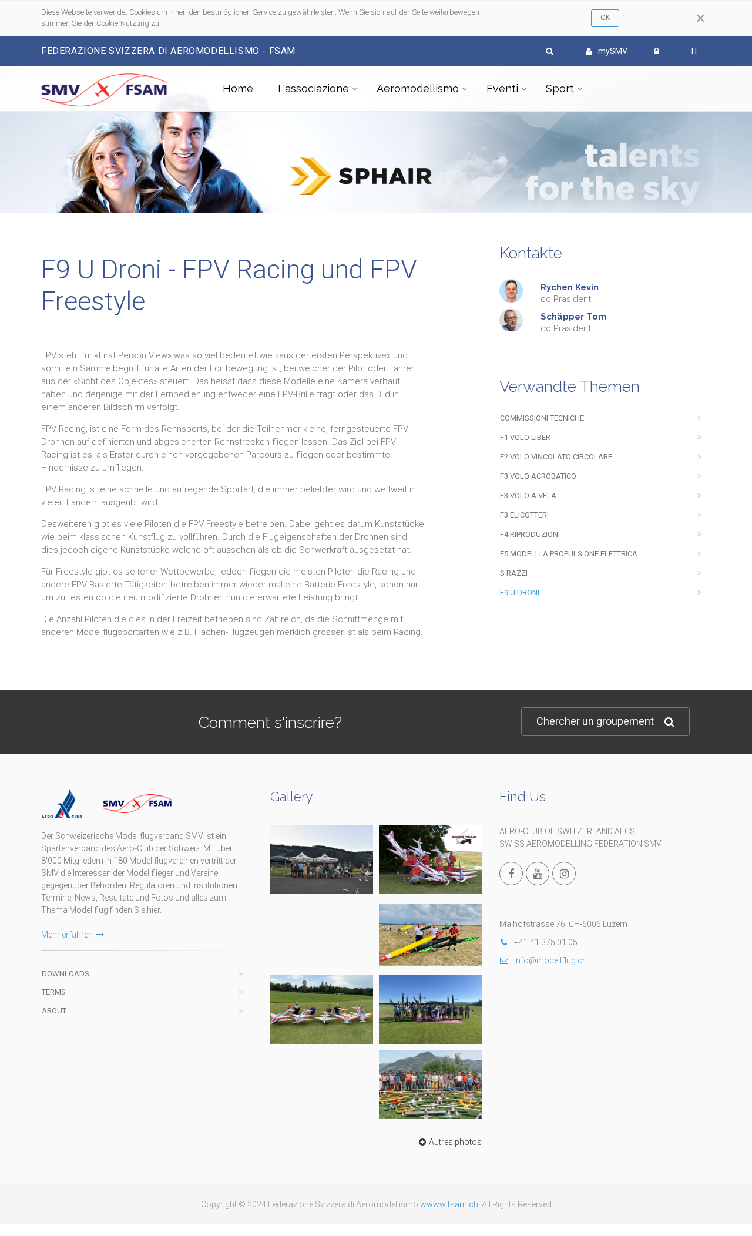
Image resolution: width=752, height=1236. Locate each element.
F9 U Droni (519, 592)
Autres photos (455, 1142)
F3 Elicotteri (524, 514)
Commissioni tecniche (542, 418)
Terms (54, 992)
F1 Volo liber (525, 437)
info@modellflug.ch (550, 960)
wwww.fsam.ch (449, 1204)
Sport (560, 88)
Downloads (65, 973)
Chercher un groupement (595, 721)
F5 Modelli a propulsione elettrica (568, 553)
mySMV (612, 51)
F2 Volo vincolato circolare (556, 456)
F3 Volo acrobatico (538, 476)
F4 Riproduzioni (530, 534)
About (54, 1010)
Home (238, 88)
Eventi (502, 88)
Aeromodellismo (418, 88)
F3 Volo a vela (528, 495)
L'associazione (313, 88)
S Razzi (514, 573)
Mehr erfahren (67, 934)
